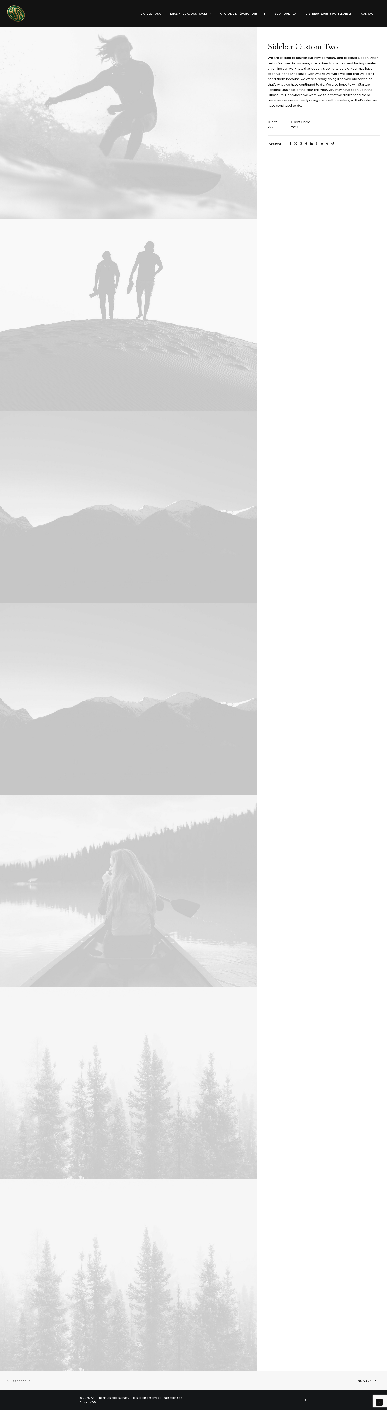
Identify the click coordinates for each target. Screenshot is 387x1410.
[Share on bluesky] (321, 144)
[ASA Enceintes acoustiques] (16, 13)
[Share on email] (332, 144)
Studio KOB (88, 1402)
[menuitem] (151, 13)
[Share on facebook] (290, 144)
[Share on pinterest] (306, 144)
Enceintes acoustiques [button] (189, 13)
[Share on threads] (301, 144)
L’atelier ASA (151, 13)
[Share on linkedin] (311, 144)
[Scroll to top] (379, 1402)
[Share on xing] (327, 144)
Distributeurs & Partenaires (329, 13)
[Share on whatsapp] (316, 144)
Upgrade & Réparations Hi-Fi (242, 13)
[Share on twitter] (295, 144)
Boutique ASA (285, 13)
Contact (368, 13)
